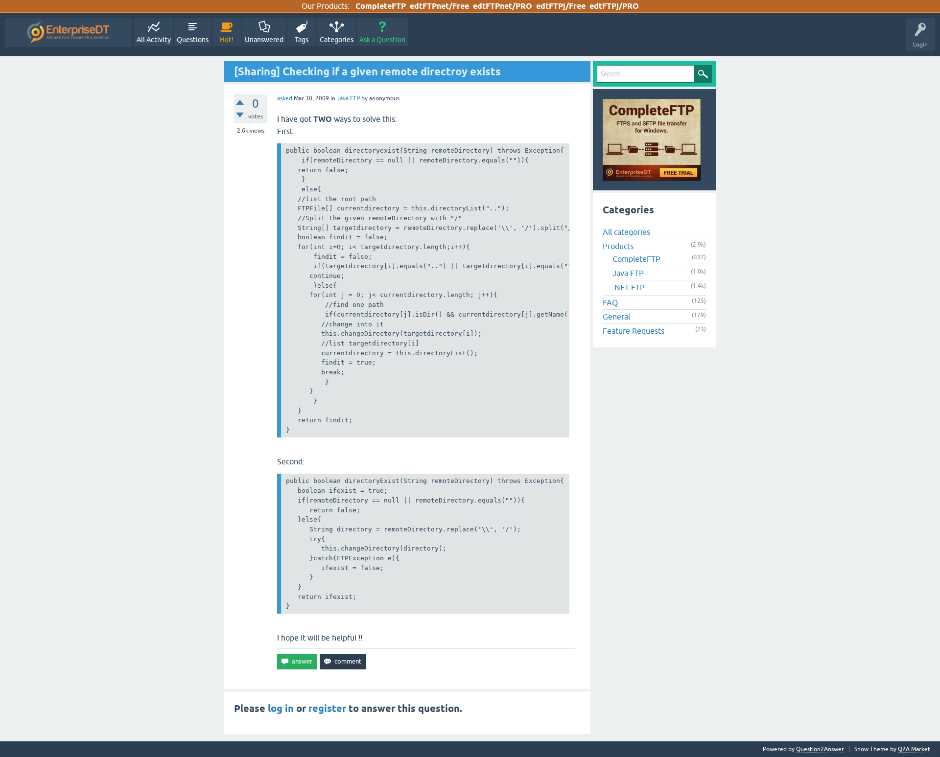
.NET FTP (628, 287)
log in (281, 708)
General (616, 316)
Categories (336, 40)
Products (618, 246)
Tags (301, 40)
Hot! (227, 40)
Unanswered (264, 40)
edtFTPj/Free (561, 6)
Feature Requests (633, 330)
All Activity (154, 40)
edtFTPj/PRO (614, 6)
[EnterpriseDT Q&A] (68, 32)
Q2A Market (914, 749)
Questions (193, 40)
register (327, 708)
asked (284, 98)
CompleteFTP (380, 6)
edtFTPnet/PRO (502, 6)
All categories (626, 232)
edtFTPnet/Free (439, 6)
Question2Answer (820, 749)
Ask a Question (382, 40)
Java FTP (348, 98)
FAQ (610, 302)
